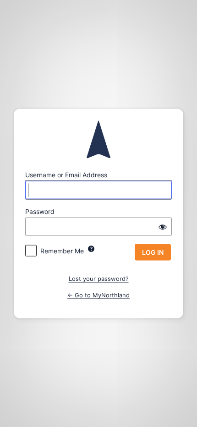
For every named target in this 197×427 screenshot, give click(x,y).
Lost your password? (99, 278)
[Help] (91, 248)
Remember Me (62, 251)
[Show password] (162, 227)
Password (40, 211)
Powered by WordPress (98, 139)
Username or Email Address (66, 175)
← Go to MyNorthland (98, 294)
